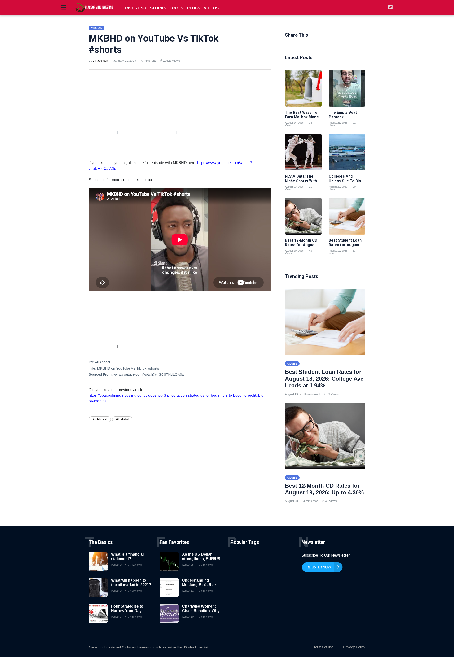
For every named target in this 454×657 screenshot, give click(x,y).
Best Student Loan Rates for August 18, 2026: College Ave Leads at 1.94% (324, 379)
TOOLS (176, 8)
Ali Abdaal (99, 419)
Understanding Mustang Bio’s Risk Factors (199, 584)
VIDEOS (211, 8)
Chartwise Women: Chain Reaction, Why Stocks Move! (201, 610)
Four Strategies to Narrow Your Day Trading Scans (127, 610)
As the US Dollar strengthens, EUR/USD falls (202, 558)
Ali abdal (122, 419)
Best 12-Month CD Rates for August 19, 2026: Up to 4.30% (324, 489)
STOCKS (158, 8)
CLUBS (193, 8)
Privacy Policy (354, 647)
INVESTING (135, 8)
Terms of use (324, 647)
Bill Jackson (100, 60)
